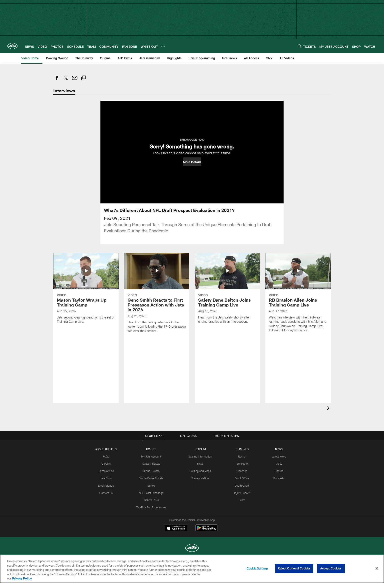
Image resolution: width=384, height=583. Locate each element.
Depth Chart (242, 485)
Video (279, 463)
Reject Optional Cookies (294, 568)
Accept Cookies (331, 568)
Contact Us (106, 492)
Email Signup (106, 485)
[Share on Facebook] (56, 80)
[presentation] (329, 408)
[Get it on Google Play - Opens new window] (206, 530)
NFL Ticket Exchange (151, 492)
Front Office (242, 478)
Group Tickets (151, 470)
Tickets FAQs (151, 499)
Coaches (242, 470)
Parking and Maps (200, 470)
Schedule (242, 463)
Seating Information (200, 456)
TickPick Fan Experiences (151, 507)
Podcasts (278, 478)
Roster (242, 456)
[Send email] (74, 80)
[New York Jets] (192, 548)
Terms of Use (106, 470)
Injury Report (242, 492)
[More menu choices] (163, 46)
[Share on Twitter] (65, 80)
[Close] (377, 568)
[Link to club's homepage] (12, 46)
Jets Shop (106, 478)
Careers (106, 463)
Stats (242, 499)
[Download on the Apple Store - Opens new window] (176, 528)
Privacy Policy (22, 578)
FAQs (106, 456)
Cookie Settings (257, 568)
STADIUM (200, 449)
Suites (151, 485)
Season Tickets (151, 463)
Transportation (200, 478)
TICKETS (151, 449)
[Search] (299, 46)
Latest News (279, 456)
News (279, 449)
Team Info (242, 449)
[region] (192, 569)
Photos (279, 470)
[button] (192, 161)
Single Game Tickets (151, 478)
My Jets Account (151, 456)
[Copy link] (83, 78)
